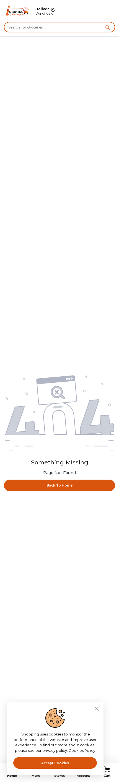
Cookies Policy (82, 750)
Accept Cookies (55, 763)
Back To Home (59, 485)
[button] (107, 27)
